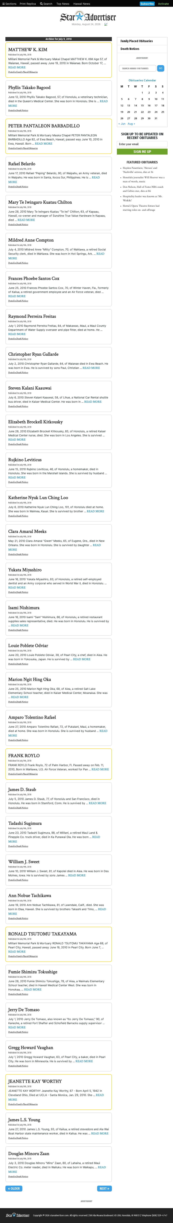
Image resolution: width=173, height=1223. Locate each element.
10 (156, 99)
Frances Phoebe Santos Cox (33, 278)
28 (135, 118)
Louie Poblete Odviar (28, 645)
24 (156, 111)
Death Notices (22, 110)
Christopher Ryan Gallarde (33, 354)
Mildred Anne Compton (31, 240)
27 (128, 118)
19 (121, 111)
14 (135, 105)
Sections (10, 3)
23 (149, 111)
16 (149, 105)
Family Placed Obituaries (27, 72)
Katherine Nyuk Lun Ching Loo (38, 497)
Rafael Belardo (21, 164)
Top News (62, 3)
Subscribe (147, 3)
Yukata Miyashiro (25, 570)
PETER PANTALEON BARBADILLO (44, 126)
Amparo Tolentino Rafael (32, 717)
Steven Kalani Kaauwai (30, 388)
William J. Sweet (24, 862)
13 (128, 105)
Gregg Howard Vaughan (30, 1047)
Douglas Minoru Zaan (28, 1153)
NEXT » (104, 1188)
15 (142, 105)
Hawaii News (81, 3)
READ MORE (17, 67)
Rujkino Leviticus (25, 460)
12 (121, 105)
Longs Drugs (127, 3)
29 (142, 118)
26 (121, 118)
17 (156, 105)
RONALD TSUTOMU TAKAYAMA (42, 934)
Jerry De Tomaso (24, 1010)
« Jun (121, 123)
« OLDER (14, 1188)
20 (128, 111)
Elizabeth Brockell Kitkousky (35, 422)
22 (142, 111)
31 (156, 118)
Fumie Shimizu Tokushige (32, 972)
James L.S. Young (24, 1120)
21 (135, 111)
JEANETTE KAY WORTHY (35, 1081)
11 (162, 99)
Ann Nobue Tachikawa (29, 895)
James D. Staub (22, 789)
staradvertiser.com (59, 1215)
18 (162, 105)
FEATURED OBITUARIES (142, 162)
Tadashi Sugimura (25, 823)
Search (47, 3)
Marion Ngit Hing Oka (29, 679)
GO (160, 68)
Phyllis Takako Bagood (29, 87)
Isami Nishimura (24, 608)
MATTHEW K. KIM (27, 50)
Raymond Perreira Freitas (32, 316)
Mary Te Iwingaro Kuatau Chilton (40, 202)
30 (149, 118)
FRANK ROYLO (24, 756)
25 (162, 111)
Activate (163, 3)
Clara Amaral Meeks (27, 531)
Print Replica (28, 3)
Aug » (131, 123)
